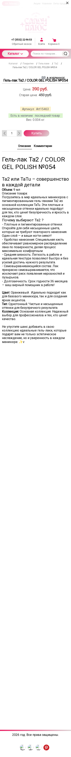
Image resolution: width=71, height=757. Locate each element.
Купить (36, 133)
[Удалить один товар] (4, 133)
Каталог (13, 53)
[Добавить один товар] (19, 133)
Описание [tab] (24, 145)
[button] (53, 78)
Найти (65, 54)
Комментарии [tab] (43, 145)
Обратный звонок (22, 44)
